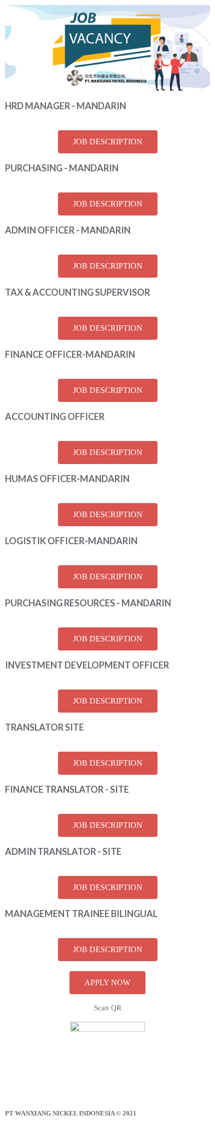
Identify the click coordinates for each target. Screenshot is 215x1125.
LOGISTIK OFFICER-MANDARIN (71, 540)
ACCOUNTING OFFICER (54, 416)
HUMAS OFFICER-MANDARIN (67, 478)
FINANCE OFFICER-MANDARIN (70, 354)
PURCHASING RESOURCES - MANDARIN (88, 602)
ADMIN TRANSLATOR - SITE (63, 851)
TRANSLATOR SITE (44, 727)
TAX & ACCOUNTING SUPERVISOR (77, 292)
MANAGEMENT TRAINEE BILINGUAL (81, 913)
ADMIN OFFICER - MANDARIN (67, 230)
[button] (108, 141)
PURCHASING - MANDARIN (61, 167)
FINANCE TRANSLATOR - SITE (67, 789)
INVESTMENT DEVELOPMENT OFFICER (87, 664)
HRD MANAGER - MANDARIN (65, 105)
